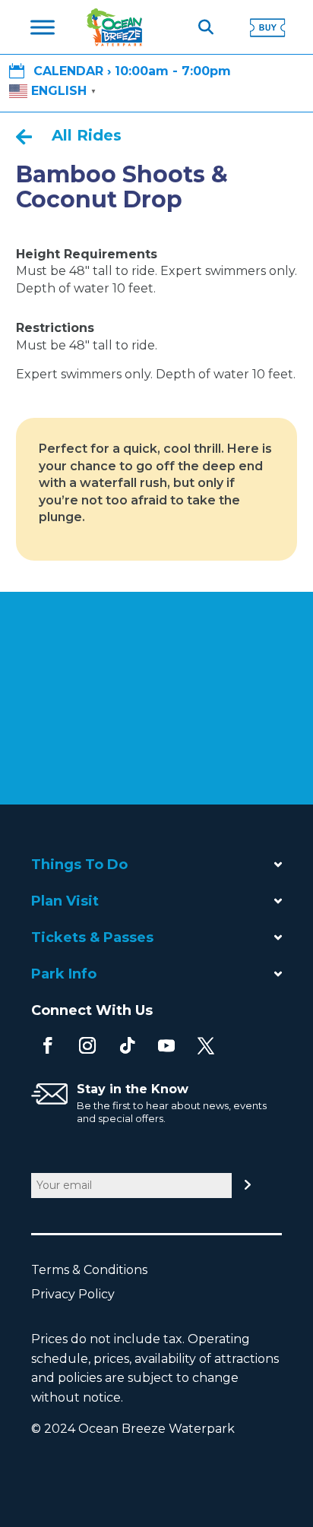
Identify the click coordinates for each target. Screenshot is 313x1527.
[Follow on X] (206, 1045)
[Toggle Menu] (42, 27)
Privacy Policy (80, 1294)
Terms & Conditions (97, 1270)
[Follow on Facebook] (48, 1045)
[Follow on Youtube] (166, 1045)
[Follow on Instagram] (87, 1045)
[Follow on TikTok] (127, 1045)
